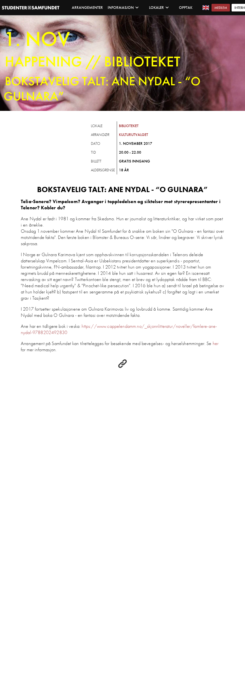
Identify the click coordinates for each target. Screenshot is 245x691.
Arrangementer (87, 7)
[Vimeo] (122, 366)
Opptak (185, 7)
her (215, 343)
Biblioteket (129, 125)
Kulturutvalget (133, 134)
